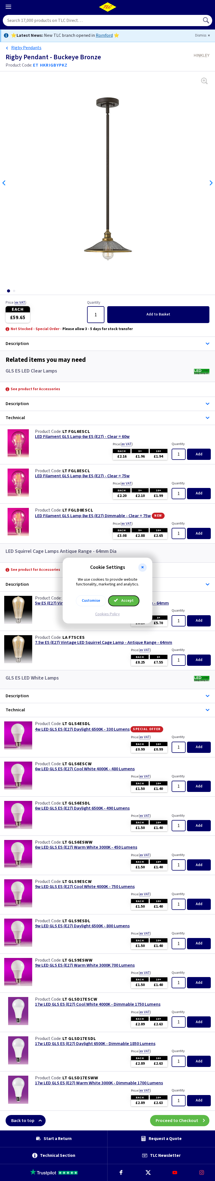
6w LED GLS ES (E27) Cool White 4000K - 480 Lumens (85, 769)
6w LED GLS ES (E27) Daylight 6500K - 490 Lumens (82, 808)
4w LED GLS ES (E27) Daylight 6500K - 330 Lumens (82, 729)
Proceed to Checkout (177, 1121)
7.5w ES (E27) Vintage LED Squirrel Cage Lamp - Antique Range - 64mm (103, 642)
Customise (91, 600)
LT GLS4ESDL (76, 724)
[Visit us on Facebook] (121, 1172)
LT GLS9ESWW (77, 960)
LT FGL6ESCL (76, 431)
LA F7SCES (73, 637)
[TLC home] (107, 7)
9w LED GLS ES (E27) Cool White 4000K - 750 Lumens (85, 886)
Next (211, 183)
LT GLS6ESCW (77, 764)
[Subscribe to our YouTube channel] (174, 1172)
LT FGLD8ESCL (77, 510)
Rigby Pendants (26, 48)
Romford (104, 35)
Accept (127, 600)
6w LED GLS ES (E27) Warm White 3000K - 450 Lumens (86, 847)
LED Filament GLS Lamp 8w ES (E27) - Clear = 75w (82, 476)
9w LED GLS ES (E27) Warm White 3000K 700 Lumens (85, 965)
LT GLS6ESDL (76, 803)
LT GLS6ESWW (77, 842)
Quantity (93, 303)
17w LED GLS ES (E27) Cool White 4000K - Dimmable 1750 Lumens (97, 1004)
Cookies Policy (107, 614)
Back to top (22, 1121)
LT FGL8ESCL (76, 471)
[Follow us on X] (147, 1172)
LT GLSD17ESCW (79, 999)
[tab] (8, 291)
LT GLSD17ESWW (80, 1078)
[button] (142, 567)
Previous (4, 183)
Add (158, 314)
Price (16, 303)
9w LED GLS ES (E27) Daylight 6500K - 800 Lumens (82, 926)
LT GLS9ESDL (76, 921)
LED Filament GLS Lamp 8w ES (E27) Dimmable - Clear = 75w (93, 516)
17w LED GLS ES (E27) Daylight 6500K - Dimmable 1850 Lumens (95, 1043)
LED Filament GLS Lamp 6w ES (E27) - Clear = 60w (82, 436)
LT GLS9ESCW (77, 881)
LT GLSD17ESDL (79, 1038)
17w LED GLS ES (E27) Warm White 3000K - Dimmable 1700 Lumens (99, 1083)
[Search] (206, 20)
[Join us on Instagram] (201, 1172)
